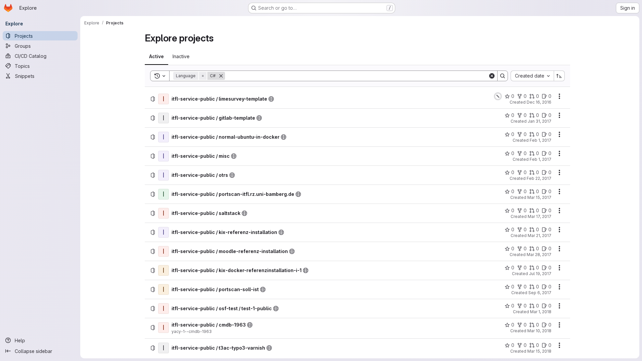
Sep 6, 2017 (539, 292)
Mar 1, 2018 (540, 311)
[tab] (156, 56)
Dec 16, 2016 (539, 102)
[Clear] (492, 76)
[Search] (502, 76)
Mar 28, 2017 (539, 254)
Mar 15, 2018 (539, 351)
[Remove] (221, 76)
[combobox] (532, 76)
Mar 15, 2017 (539, 197)
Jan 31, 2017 (539, 121)
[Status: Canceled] (498, 96)
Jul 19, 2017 (540, 273)
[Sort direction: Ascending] (559, 76)
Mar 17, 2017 (539, 216)
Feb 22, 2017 (539, 178)
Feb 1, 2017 (540, 140)
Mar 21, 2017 (539, 235)
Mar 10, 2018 (539, 330)
